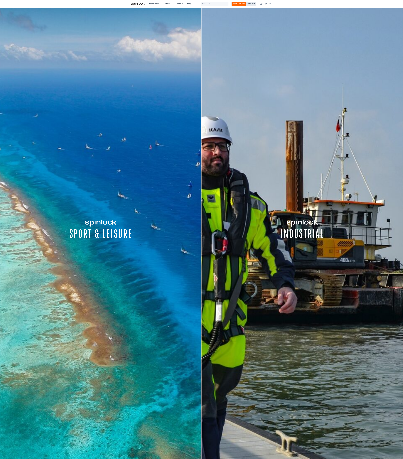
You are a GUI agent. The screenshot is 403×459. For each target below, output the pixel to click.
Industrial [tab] (251, 4)
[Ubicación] (261, 4)
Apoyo (189, 4)
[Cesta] (270, 4)
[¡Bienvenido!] (138, 4)
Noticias (180, 4)
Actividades (167, 4)
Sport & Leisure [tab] (239, 4)
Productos (153, 4)
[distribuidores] (266, 4)
